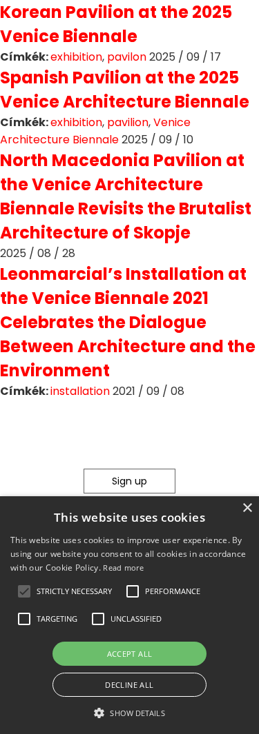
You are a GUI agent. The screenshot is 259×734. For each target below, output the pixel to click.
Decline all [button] (129, 685)
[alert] (129, 615)
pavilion (127, 122)
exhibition (76, 57)
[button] (24, 591)
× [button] (247, 508)
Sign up (129, 481)
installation (80, 391)
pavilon (126, 57)
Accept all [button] (130, 654)
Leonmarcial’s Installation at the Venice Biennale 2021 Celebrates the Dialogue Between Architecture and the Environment (128, 322)
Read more (123, 567)
